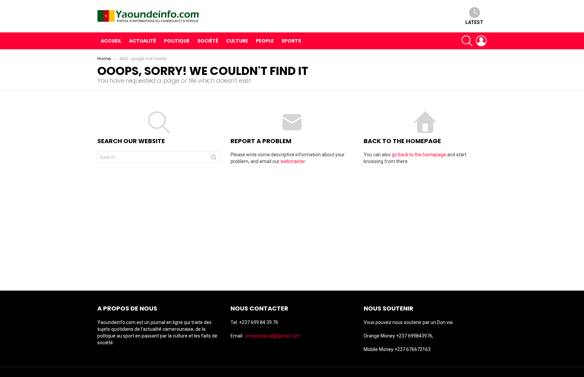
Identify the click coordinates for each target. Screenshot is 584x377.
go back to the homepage (419, 154)
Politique (177, 40)
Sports (291, 40)
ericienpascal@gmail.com (272, 336)
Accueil (111, 40)
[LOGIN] (481, 40)
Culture (237, 40)
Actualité (142, 40)
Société (207, 40)
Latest (474, 22)
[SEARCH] (467, 40)
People (265, 40)
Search (213, 158)
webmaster (293, 161)
